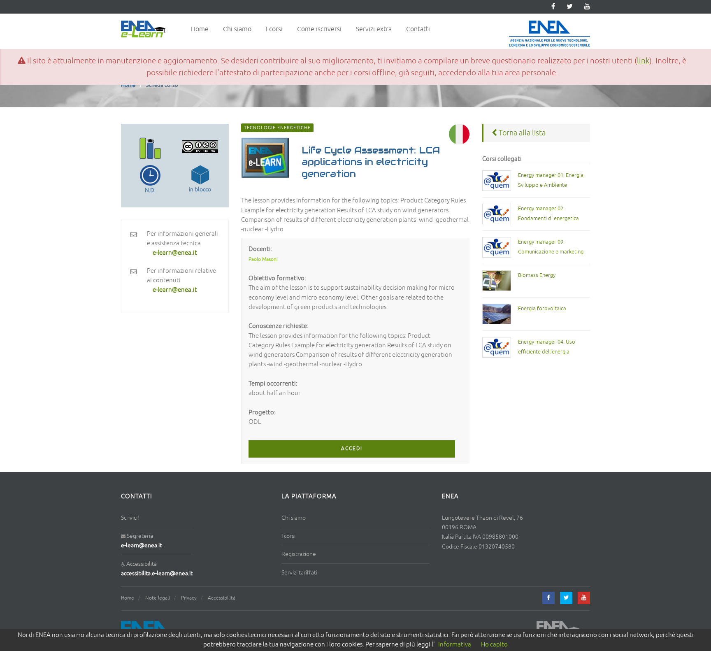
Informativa (454, 645)
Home (200, 29)
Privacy (189, 598)
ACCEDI (351, 449)
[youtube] (587, 7)
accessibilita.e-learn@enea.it (157, 573)
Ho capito (494, 645)
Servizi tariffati (299, 572)
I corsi (274, 29)
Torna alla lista (521, 132)
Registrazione (298, 554)
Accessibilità (221, 598)
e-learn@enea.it (141, 545)
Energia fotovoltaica (542, 308)
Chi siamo (237, 29)
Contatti (418, 29)
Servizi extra (374, 29)
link (643, 61)
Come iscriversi (319, 29)
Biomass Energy (536, 275)
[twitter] (570, 7)
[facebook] (548, 598)
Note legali (157, 598)
